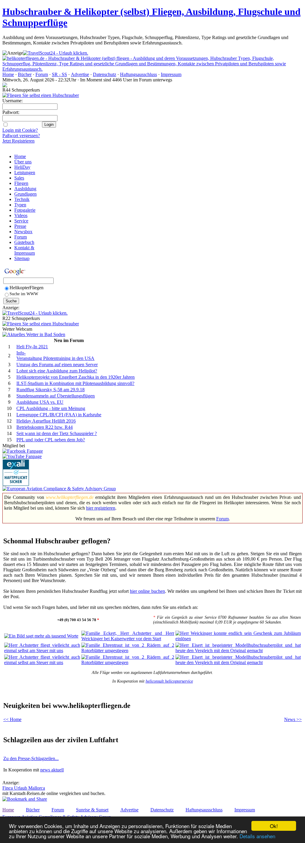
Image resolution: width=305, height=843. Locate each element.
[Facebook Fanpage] (22, 451)
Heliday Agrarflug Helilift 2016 (46, 420)
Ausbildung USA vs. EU (39, 402)
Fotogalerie (24, 210)
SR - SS (59, 74)
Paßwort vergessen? (21, 135)
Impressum (171, 74)
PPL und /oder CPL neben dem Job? (50, 439)
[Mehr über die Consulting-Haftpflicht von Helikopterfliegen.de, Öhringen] (15, 484)
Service (21, 220)
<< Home (12, 719)
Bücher (25, 74)
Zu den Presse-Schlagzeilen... (31, 758)
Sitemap (21, 258)
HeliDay (22, 167)
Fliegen (21, 183)
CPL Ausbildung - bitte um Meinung (50, 408)
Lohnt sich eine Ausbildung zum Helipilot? (56, 370)
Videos (20, 215)
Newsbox (23, 231)
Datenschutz (104, 74)
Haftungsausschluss (138, 74)
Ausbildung (25, 188)
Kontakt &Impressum (24, 250)
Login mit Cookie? (20, 130)
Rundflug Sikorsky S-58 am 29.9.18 (50, 389)
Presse (20, 226)
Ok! (274, 826)
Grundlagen (25, 194)
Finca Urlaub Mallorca (23, 788)
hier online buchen (147, 591)
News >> (293, 719)
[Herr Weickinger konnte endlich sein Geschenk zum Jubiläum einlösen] (238, 638)
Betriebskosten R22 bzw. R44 (44, 427)
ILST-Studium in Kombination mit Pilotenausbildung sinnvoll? (75, 383)
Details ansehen (257, 836)
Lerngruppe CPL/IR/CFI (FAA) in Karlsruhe (58, 414)
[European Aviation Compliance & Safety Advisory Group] (59, 488)
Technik (21, 199)
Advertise (80, 74)
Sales (19, 177)
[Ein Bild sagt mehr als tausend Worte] (41, 635)
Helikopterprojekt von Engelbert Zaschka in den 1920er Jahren (75, 377)
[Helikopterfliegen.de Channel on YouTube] (22, 456)
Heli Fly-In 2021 (32, 346)
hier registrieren (100, 508)
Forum (41, 74)
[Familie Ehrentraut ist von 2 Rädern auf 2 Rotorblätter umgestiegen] (128, 650)
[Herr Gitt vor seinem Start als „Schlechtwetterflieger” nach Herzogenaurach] (42, 662)
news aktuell (52, 769)
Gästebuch (24, 242)
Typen (20, 204)
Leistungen (24, 172)
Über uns (23, 161)
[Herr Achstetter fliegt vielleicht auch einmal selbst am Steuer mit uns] (42, 650)
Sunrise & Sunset (92, 809)
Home (8, 74)
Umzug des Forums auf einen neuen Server (57, 364)
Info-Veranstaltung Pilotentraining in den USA (55, 355)
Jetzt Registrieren (18, 140)
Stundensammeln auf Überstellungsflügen (55, 395)
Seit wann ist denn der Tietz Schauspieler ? (56, 433)
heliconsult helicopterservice (169, 681)
